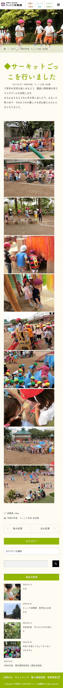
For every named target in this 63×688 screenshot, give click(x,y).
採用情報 (52, 677)
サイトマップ (22, 677)
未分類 (47, 84)
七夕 (25, 589)
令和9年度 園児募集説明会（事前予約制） (23, 665)
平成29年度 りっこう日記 (34, 84)
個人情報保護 (38, 677)
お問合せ (8, 677)
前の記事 (17, 528)
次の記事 (45, 528)
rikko (16, 513)
